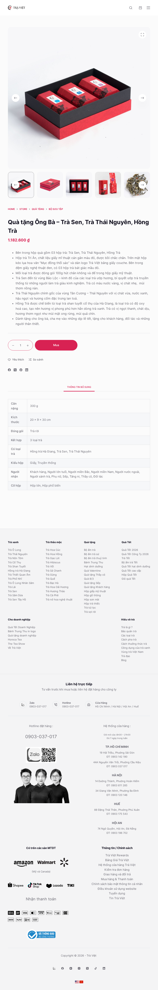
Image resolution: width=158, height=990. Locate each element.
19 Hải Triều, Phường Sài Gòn (117, 752)
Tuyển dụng (117, 893)
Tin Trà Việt (117, 898)
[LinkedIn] (26, 369)
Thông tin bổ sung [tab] (79, 387)
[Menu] (148, 7)
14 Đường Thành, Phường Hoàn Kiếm (117, 781)
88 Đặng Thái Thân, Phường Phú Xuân (117, 809)
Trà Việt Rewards (117, 855)
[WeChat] (54, 968)
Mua (56, 345)
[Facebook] (9, 369)
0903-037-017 (37, 706)
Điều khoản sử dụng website (117, 889)
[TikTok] (95, 968)
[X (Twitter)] (15, 369)
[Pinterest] (20, 369)
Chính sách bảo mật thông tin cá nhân (117, 884)
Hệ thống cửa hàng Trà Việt (116, 865)
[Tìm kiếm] (130, 7)
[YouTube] (71, 968)
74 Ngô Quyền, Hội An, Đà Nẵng (117, 828)
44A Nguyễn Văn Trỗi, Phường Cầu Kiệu (117, 762)
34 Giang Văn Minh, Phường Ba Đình (117, 790)
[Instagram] (79, 968)
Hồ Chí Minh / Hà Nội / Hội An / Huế (117, 706)
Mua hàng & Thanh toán (117, 879)
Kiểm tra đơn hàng (116, 869)
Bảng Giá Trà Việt (117, 860)
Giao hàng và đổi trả (117, 874)
